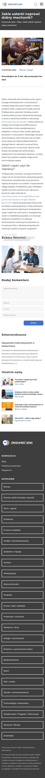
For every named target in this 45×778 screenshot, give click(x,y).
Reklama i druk (11, 627)
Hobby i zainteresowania (16, 541)
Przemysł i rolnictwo (14, 616)
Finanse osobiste (12, 530)
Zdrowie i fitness (12, 725)
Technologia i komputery (16, 703)
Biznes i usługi (26, 70)
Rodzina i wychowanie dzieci (18, 649)
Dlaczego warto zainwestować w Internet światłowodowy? (29, 406)
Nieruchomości (11, 584)
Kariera (7, 562)
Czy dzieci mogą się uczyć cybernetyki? (26, 380)
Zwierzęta (9, 736)
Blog (4, 461)
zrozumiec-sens (9, 70)
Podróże (8, 595)
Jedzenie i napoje (12, 551)
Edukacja (8, 519)
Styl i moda (9, 681)
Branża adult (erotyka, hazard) (19, 497)
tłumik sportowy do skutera (14, 122)
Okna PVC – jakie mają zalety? (28, 418)
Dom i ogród (10, 508)
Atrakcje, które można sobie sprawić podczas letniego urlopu (29, 393)
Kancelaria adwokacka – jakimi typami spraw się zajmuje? (21, 269)
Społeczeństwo (11, 660)
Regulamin (7, 470)
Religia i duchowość (14, 638)
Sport (6, 671)
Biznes (7, 487)
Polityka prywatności (11, 466)
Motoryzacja (10, 573)
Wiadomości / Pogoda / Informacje (21, 714)
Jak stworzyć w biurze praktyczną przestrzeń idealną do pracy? (19, 238)
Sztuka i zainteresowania (16, 692)
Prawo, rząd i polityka (14, 606)
